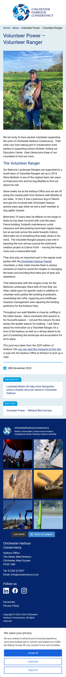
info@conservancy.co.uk (24, 574)
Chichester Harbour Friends (36, 261)
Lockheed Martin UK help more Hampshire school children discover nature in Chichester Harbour (31, 390)
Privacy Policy (11, 605)
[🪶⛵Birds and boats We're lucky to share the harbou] (48, 514)
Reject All (33, 670)
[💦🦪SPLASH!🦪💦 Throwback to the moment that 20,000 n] (48, 453)
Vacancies (9, 601)
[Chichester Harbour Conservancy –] (33, 12)
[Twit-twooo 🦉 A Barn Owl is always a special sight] (48, 484)
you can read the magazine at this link (39, 349)
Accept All (33, 653)
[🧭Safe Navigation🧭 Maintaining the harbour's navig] (17, 514)
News (15, 27)
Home (6, 27)
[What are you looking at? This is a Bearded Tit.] (17, 484)
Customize (33, 661)
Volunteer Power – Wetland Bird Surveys (29, 410)
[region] (33, 652)
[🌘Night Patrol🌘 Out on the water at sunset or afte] (17, 453)
